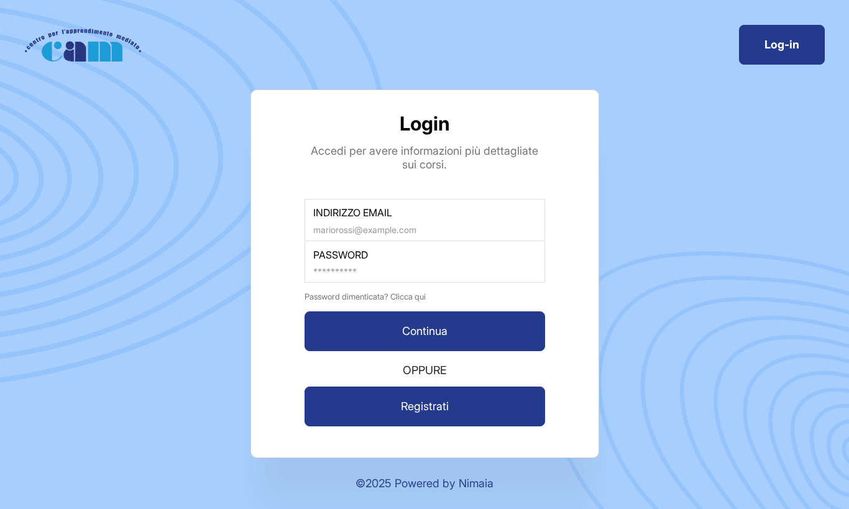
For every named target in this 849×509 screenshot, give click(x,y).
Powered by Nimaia (444, 483)
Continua (424, 330)
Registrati (425, 406)
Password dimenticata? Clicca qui (365, 296)
